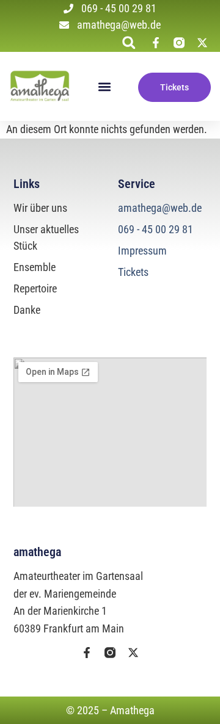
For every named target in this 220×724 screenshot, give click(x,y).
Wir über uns (40, 207)
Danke (26, 309)
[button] (128, 42)
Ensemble (34, 267)
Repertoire (35, 288)
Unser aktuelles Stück (46, 237)
